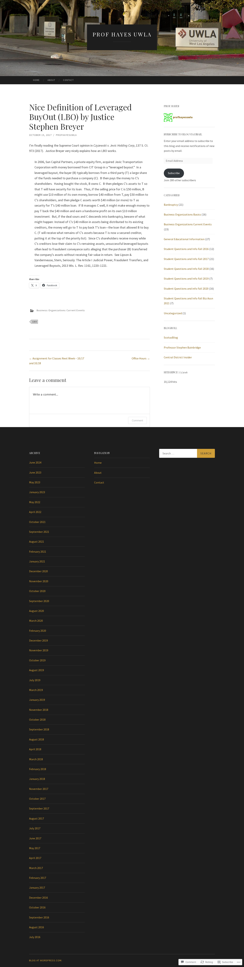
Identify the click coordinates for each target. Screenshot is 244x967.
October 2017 (37, 798)
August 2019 (36, 670)
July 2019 (34, 680)
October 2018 (37, 719)
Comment (137, 420)
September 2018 (39, 729)
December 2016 (38, 897)
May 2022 (34, 502)
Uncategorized (173, 313)
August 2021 (36, 541)
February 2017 (37, 878)
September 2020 (39, 601)
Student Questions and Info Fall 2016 (186, 249)
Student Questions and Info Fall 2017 (186, 259)
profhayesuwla (66, 135)
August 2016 (36, 927)
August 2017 (36, 818)
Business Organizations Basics (182, 214)
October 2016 (37, 907)
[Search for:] (187, 453)
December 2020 (38, 571)
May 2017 (34, 848)
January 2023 (37, 492)
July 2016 (34, 937)
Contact (68, 80)
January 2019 (37, 700)
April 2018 (35, 749)
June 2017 (35, 838)
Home (36, 80)
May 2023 (34, 482)
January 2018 (37, 779)
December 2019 (38, 640)
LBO (34, 321)
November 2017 (38, 789)
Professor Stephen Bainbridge (182, 347)
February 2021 (37, 551)
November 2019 (38, 650)
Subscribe (174, 173)
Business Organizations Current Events (61, 310)
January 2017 (37, 887)
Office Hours (141, 358)
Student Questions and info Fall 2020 (186, 288)
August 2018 (36, 739)
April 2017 (35, 858)
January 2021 (37, 561)
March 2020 (36, 620)
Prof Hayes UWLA (122, 34)
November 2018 (38, 710)
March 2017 (36, 868)
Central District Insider (178, 357)
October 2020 (37, 591)
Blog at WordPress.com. (45, 960)
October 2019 (37, 660)
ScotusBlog (171, 337)
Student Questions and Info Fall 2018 (186, 268)
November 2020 (38, 581)
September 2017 (39, 808)
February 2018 (37, 769)
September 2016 (39, 917)
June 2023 (35, 472)
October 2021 (37, 522)
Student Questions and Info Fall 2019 (186, 278)
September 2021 (39, 531)
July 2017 (34, 828)
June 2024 (35, 462)
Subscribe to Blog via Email (183, 134)
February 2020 (37, 630)
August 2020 (36, 611)
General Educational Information (184, 239)
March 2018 (36, 759)
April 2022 (35, 512)
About (51, 80)
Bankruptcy (171, 204)
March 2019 (36, 690)
